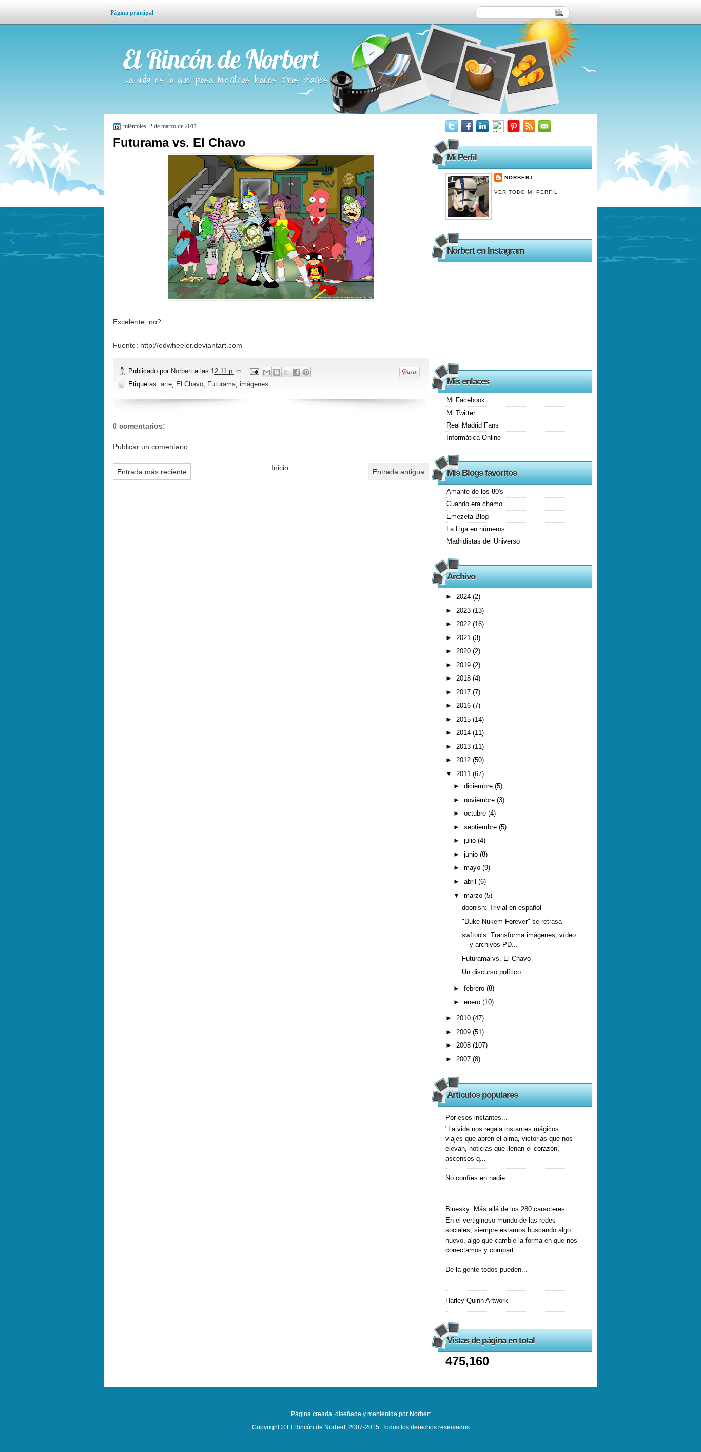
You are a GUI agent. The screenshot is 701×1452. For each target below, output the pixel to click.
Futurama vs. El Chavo (496, 958)
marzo (474, 895)
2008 (464, 1045)
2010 (464, 1018)
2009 (464, 1032)
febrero (475, 988)
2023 (464, 610)
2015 (464, 719)
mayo (473, 868)
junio (472, 854)
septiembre (481, 827)
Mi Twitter (460, 413)
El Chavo (189, 384)
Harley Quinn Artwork (476, 1300)
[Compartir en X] (286, 372)
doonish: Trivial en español (501, 908)
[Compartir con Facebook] (296, 372)
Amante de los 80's (474, 491)
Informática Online (473, 437)
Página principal (131, 12)
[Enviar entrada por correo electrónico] (254, 371)
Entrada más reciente (152, 472)
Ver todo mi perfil (526, 192)
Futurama (221, 384)
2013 (464, 746)
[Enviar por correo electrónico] (267, 372)
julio (471, 840)
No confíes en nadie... (478, 1178)
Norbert (182, 371)
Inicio (279, 467)
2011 (464, 774)
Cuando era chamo (474, 504)
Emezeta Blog (467, 516)
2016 (464, 705)
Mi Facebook (465, 400)
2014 (464, 733)
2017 (464, 692)
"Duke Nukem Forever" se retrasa (512, 921)
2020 (464, 651)
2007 (464, 1059)
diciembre (479, 786)
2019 (464, 665)
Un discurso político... (494, 972)
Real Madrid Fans (472, 425)
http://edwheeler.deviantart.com (191, 345)
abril (471, 881)
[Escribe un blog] (276, 372)
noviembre (480, 800)
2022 (464, 624)
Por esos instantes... (476, 1117)
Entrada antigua (398, 472)
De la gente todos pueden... (486, 1269)
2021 (464, 638)
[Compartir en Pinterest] (306, 372)
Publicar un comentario (150, 446)
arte (166, 384)
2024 (464, 597)
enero (473, 1002)
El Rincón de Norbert (221, 59)
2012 (464, 760)
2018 (464, 678)
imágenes (254, 384)
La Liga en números (475, 529)
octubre (476, 813)
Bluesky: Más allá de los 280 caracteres (505, 1209)
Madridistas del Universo (483, 541)
